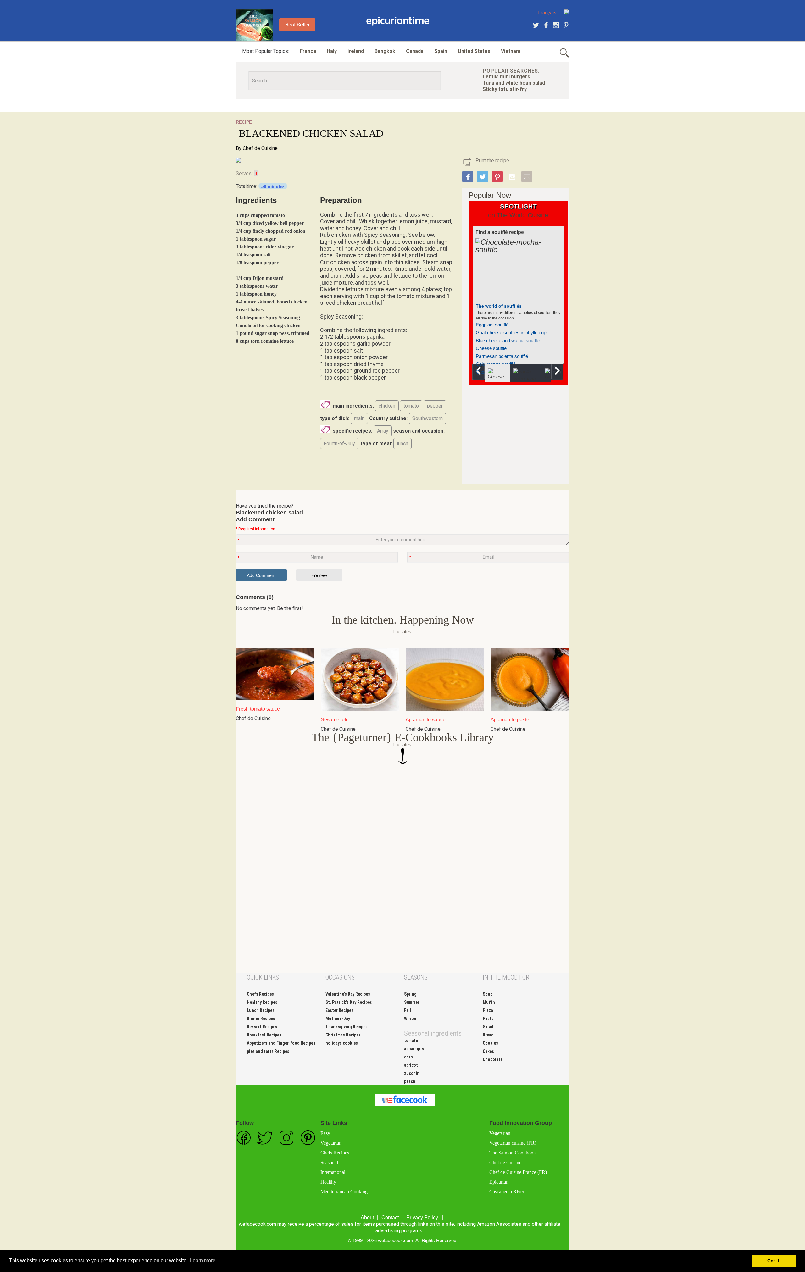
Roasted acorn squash (499, 342)
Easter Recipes (339, 1010)
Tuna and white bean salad (514, 83)
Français (547, 13)
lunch (402, 444)
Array (382, 431)
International (332, 1172)
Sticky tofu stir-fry (505, 89)
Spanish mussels (493, 358)
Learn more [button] (202, 1260)
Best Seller (297, 25)
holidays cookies (341, 1043)
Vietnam (510, 51)
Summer (411, 1002)
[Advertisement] (516, 433)
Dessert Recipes (262, 1026)
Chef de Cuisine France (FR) (518, 1172)
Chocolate (492, 1059)
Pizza (488, 1010)
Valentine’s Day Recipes (347, 994)
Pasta (488, 1018)
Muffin (489, 1002)
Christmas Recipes (343, 1034)
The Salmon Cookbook (512, 1152)
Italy (332, 51)
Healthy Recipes (262, 1002)
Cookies (490, 1043)
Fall (407, 1010)
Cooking (398, 21)
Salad (488, 1026)
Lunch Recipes (261, 1010)
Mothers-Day (337, 1018)
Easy (325, 1133)
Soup (487, 994)
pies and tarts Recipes (268, 1051)
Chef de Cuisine (260, 148)
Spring (410, 994)
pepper (435, 406)
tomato (411, 406)
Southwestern (427, 418)
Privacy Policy (422, 1217)
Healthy (328, 1182)
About (367, 1217)
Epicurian (498, 1182)
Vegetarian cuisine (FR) (512, 1143)
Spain (440, 51)
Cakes (488, 1051)
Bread (488, 1034)
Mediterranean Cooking (344, 1191)
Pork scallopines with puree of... (508, 350)
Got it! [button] (774, 1260)
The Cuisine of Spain (498, 305)
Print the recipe (492, 161)
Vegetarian (330, 1143)
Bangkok (385, 51)
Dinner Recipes (261, 1018)
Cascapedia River (506, 1191)
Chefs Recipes (260, 994)
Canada (415, 51)
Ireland (355, 51)
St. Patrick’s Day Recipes (348, 1002)
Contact (390, 1217)
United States (474, 51)
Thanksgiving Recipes (346, 1026)
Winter (410, 1018)
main (359, 418)
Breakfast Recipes (264, 1034)
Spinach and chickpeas (500, 319)
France (308, 51)
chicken (387, 406)
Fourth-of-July (339, 444)
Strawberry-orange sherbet (503, 327)
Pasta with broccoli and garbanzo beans (517, 334)
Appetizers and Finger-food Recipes (281, 1043)
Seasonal (329, 1162)
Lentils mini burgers (506, 77)
